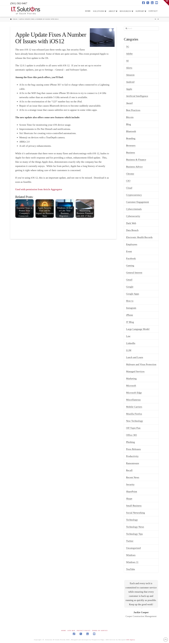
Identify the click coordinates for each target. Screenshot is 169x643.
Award (129, 103)
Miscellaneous (133, 399)
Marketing (131, 378)
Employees (131, 244)
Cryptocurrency (134, 195)
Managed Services (135, 371)
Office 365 (131, 435)
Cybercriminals (134, 209)
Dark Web (131, 223)
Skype (129, 498)
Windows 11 (132, 562)
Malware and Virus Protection (141, 364)
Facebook (131, 258)
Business (130, 152)
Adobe (129, 53)
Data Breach (132, 230)
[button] (166, 3)
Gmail (129, 279)
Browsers (130, 145)
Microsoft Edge (134, 392)
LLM (128, 350)
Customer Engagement (137, 202)
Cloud (129, 187)
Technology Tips (134, 533)
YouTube (130, 569)
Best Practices (133, 110)
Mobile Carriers (134, 406)
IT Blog (130, 322)
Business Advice (134, 166)
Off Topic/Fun (133, 428)
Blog (128, 124)
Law (128, 336)
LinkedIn (130, 343)
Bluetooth (131, 131)
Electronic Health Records (139, 237)
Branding (130, 138)
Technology (132, 519)
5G (127, 46)
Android (130, 82)
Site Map (71, 630)
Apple (129, 89)
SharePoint (131, 491)
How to (129, 300)
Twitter (129, 541)
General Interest (134, 272)
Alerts (129, 67)
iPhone (129, 315)
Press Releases (133, 449)
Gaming (130, 265)
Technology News (135, 526)
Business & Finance (136, 159)
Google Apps (132, 293)
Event (129, 251)
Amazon (130, 74)
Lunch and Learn (134, 357)
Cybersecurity (133, 216)
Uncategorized (133, 548)
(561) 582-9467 (18, 3)
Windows (130, 555)
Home (63, 630)
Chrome (130, 173)
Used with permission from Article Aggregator (38, 189)
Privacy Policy (83, 630)
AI (127, 60)
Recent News (132, 477)
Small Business (134, 505)
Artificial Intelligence (137, 96)
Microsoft (131, 385)
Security (130, 484)
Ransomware (132, 463)
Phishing (130, 442)
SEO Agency (130, 639)
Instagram (131, 308)
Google (129, 286)
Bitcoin (129, 117)
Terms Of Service (100, 630)
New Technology (134, 420)
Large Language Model (137, 329)
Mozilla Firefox (134, 413)
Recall (129, 470)
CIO (128, 180)
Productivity (132, 456)
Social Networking (135, 512)
